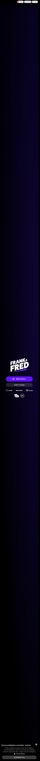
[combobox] (36, 744)
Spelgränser (28, 1)
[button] (19, 754)
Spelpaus (21, 1)
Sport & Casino (19, 385)
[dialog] (19, 751)
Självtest (35, 1)
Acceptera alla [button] (19, 757)
